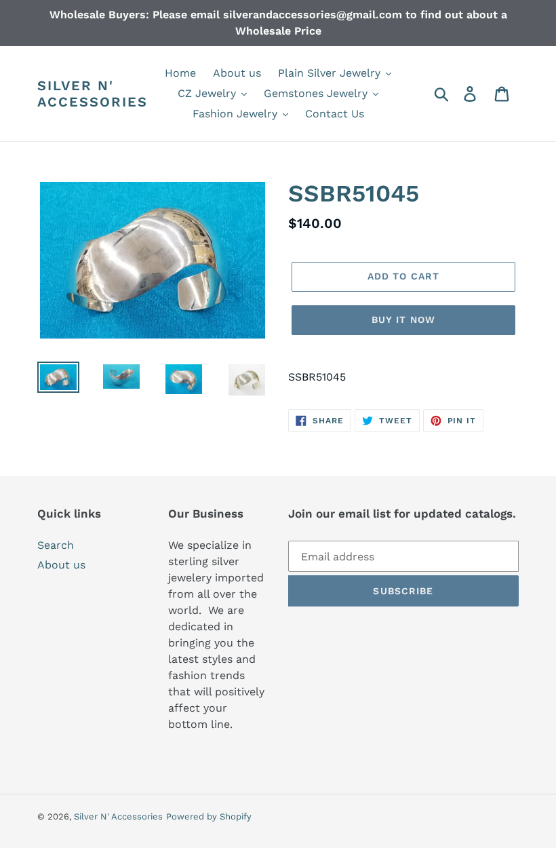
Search (55, 545)
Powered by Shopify (209, 816)
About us (61, 564)
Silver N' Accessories (92, 93)
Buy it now (403, 319)
